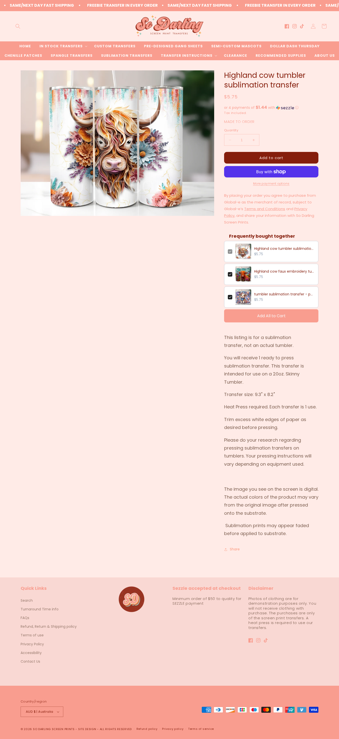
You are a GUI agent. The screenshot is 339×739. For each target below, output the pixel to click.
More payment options (271, 183)
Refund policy (147, 729)
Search (27, 600)
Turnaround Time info (40, 609)
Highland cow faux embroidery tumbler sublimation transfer (284, 271)
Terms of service (201, 729)
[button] (17, 26)
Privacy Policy (32, 644)
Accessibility (31, 652)
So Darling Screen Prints (54, 729)
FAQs (25, 617)
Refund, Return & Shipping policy (49, 626)
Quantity (231, 130)
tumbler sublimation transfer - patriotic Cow (284, 294)
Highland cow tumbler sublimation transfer (284, 248)
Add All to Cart (271, 316)
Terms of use (32, 635)
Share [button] (235, 549)
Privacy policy (172, 729)
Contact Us (30, 661)
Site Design (87, 729)
